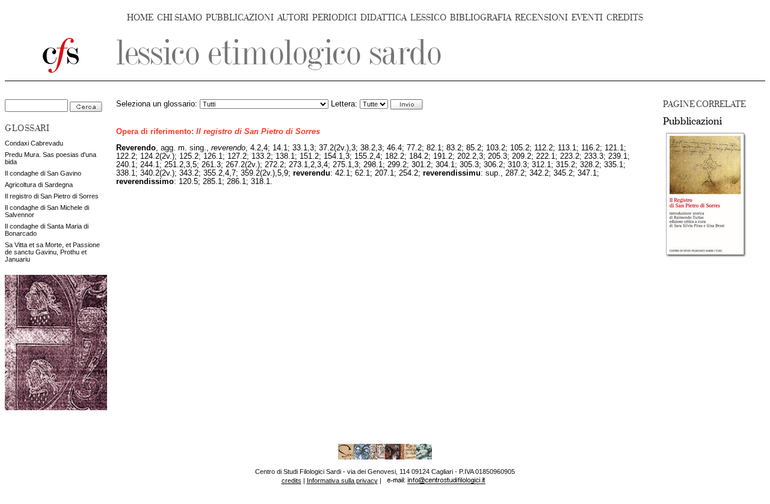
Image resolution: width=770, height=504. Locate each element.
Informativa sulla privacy (342, 480)
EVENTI (587, 18)
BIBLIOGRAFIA (480, 18)
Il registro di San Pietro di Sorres (52, 196)
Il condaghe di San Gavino (43, 173)
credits (291, 480)
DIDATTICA (383, 18)
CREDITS (624, 18)
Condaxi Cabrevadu (34, 143)
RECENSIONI (541, 18)
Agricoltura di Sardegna (39, 184)
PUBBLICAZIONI (240, 18)
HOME (140, 18)
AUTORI (293, 18)
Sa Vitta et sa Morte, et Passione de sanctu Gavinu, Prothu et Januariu (52, 252)
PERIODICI (334, 18)
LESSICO (428, 18)
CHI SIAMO (179, 18)
